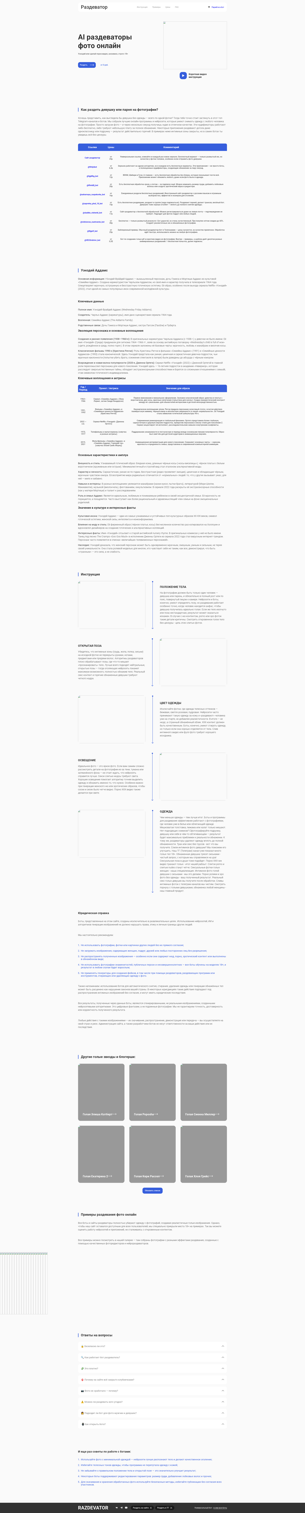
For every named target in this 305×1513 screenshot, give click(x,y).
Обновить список (152, 1190)
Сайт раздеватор (92, 158)
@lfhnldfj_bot (92, 185)
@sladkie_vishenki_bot (92, 213)
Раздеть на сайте (141, 1508)
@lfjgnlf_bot (92, 231)
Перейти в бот (217, 7)
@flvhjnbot (92, 167)
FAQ (176, 7)
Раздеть (83, 65)
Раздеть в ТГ (163, 1508)
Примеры (156, 7)
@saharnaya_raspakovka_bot (92, 194)
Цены (167, 7)
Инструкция (142, 7)
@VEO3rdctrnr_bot (92, 240)
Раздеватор (94, 7)
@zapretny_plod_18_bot (92, 203)
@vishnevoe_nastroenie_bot (92, 222)
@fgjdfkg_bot (92, 176)
